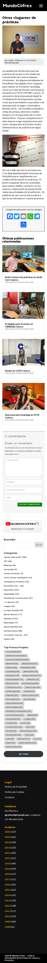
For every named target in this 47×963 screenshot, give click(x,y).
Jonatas (11, 723)
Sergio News (13, 719)
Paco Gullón (12, 699)
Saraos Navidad (11, 627)
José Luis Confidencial (17, 659)
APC (6, 561)
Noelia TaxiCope (32, 675)
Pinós (29, 735)
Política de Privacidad (16, 787)
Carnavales (9, 569)
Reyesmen (12, 675)
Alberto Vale (30, 671)
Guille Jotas (13, 691)
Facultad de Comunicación (16, 598)
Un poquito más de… (13, 635)
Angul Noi (12, 695)
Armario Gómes (30, 695)
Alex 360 (29, 699)
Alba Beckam (13, 735)
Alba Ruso (24, 739)
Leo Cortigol (13, 651)
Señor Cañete (13, 747)
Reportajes (9, 623)
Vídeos (7, 639)
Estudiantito (28, 667)
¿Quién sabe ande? (12, 557)
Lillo (10, 739)
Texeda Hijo (12, 671)
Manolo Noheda (14, 703)
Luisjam (29, 719)
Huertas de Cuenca (16, 655)
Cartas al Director (12, 573)
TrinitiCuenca (13, 687)
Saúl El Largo (33, 687)
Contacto (9, 797)
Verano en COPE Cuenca (17, 371)
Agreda (32, 715)
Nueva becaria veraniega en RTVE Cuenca (22, 416)
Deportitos (9, 590)
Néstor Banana (28, 731)
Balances (8, 565)
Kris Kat (11, 731)
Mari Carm (12, 683)
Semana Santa (10, 631)
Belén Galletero (27, 743)
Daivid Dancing (30, 683)
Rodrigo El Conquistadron (18, 711)
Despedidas (9, 594)
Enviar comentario (29, 504)
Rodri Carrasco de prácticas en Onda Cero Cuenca (23, 278)
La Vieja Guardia (11, 610)
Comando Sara (14, 727)
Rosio (25, 723)
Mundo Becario (12, 63)
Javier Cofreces (15, 60)
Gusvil (10, 743)
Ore (37, 739)
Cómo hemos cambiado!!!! (16, 578)
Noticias (7, 618)
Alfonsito (33, 679)
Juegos (7, 606)
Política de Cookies (14, 792)
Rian (30, 727)
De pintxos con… (11, 586)
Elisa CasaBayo (14, 707)
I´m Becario (9, 602)
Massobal (12, 663)
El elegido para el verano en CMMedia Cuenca (19, 325)
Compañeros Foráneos (14, 582)
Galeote (29, 691)
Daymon (11, 667)
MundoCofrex (29, 663)
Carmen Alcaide (14, 679)
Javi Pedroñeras (14, 715)
